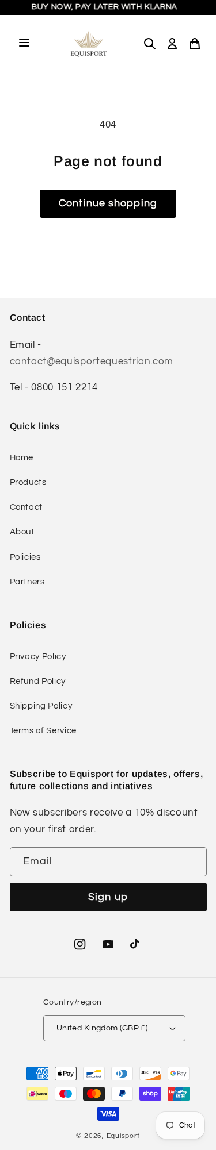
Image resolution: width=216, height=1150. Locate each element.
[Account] (172, 44)
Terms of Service (43, 730)
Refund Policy (38, 681)
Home (22, 457)
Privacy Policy (38, 656)
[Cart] (195, 44)
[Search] (150, 44)
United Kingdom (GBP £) (102, 1028)
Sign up (108, 897)
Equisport (123, 1136)
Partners (27, 581)
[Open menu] (24, 43)
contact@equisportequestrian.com (91, 361)
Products (28, 482)
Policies (25, 556)
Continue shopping (108, 203)
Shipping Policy (41, 705)
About (22, 531)
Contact (26, 506)
